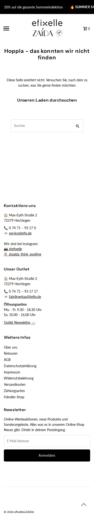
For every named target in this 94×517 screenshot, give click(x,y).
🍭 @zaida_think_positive (22, 254)
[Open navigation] (14, 28)
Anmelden (47, 455)
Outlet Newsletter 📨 (19, 322)
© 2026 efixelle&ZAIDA (19, 512)
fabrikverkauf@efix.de (25, 297)
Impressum (12, 372)
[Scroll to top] (83, 504)
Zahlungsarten (14, 391)
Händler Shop (14, 397)
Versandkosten (15, 384)
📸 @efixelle (13, 249)
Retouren (11, 353)
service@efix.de (20, 233)
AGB (7, 360)
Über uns (10, 347)
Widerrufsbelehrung (19, 378)
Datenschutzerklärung (20, 366)
